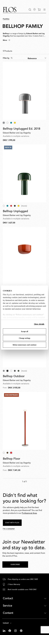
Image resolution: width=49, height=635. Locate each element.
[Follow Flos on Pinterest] (21, 631)
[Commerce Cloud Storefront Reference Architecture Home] (9, 9)
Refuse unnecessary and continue (24, 345)
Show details (39, 324)
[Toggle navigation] (44, 9)
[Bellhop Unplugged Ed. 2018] (24, 91)
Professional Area (29, 513)
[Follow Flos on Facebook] (10, 631)
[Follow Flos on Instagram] (15, 631)
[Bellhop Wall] (24, 256)
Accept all (24, 331)
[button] (30, 9)
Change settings (24, 338)
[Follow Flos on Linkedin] (4, 631)
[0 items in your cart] (39, 9)
